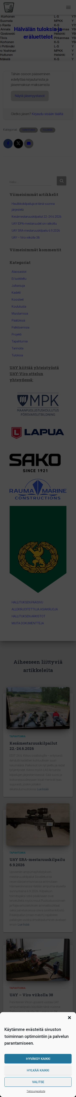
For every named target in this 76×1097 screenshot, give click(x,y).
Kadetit (16, 292)
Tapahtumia (20, 341)
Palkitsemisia (20, 327)
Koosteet (18, 299)
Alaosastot (19, 271)
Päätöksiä (18, 320)
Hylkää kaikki (38, 1070)
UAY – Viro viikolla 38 (25, 237)
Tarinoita (17, 348)
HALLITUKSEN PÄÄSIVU (27, 602)
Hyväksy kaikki (38, 1059)
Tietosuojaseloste (36, 1091)
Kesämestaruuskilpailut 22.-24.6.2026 (36, 216)
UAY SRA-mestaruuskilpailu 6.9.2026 (36, 230)
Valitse (38, 1082)
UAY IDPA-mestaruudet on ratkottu (34, 223)
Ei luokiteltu (19, 278)
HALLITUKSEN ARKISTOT (28, 616)
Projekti (17, 334)
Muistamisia (20, 313)
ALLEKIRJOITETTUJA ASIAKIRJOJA (35, 609)
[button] (69, 1018)
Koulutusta (19, 306)
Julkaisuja (18, 285)
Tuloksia (17, 355)
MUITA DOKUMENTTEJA (28, 623)
